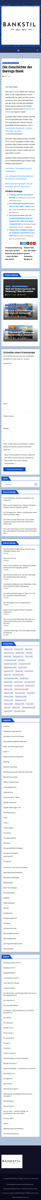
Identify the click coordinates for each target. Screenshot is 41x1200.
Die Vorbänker (8, 1000)
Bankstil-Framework (10, 767)
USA (7, 707)
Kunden (30, 685)
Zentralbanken (8, 949)
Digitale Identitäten (9, 802)
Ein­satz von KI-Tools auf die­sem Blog (26, 1188)
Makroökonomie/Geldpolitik (12, 872)
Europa (22, 667)
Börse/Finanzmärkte (10, 777)
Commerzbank (10, 660)
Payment (8, 693)
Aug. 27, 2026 (11, 294)
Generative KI (8, 856)
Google (24, 678)
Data (21, 660)
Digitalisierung (10, 667)
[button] (37, 50)
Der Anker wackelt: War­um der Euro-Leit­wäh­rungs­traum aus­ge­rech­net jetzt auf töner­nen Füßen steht (19, 522)
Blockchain (18, 656)
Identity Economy (9, 1063)
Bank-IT (6, 751)
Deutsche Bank (10, 664)
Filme (5, 818)
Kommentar (7, 363)
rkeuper (22, 294)
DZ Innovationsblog (10, 1005)
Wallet (16, 707)
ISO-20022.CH (8, 1073)
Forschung (7, 833)
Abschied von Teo (9, 558)
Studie (30, 704)
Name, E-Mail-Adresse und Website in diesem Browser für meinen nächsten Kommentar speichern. (19, 446)
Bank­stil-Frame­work (16, 1184)
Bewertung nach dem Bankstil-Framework (17, 772)
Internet (8, 685)
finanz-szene (7, 1033)
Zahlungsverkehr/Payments (13, 943)
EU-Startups (7, 1023)
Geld (7, 675)
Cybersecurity (8, 792)
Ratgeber (6, 898)
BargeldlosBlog (8, 973)
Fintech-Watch (8, 828)
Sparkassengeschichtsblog (12, 1128)
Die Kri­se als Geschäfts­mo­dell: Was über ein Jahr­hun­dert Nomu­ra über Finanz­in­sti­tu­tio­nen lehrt (20, 314)
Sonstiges (6, 923)
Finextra (6, 1043)
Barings (16, 92)
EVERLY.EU (7, 1028)
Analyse (8, 286)
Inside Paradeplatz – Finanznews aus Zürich (18, 1068)
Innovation (30, 682)
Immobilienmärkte (9, 838)
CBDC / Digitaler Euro (11, 782)
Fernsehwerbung (9, 812)
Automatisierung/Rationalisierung (15, 741)
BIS (29, 653)
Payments (20, 693)
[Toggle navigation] (18, 50)
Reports (6, 908)
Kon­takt (11, 1193)
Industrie (18, 682)
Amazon (18, 649)
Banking (6, 762)
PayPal (31, 693)
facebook (8, 671)
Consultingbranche (10, 787)
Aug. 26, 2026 (11, 316)
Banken (20, 653)
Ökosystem (19, 711)
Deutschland (24, 664)
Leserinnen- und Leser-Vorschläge (15, 867)
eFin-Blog (6, 1018)
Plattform (8, 696)
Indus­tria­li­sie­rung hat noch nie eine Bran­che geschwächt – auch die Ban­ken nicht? (14, 253)
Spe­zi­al (36, 1193)
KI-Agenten (7, 861)
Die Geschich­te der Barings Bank (17, 69)
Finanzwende (8, 1038)
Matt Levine (7, 1084)
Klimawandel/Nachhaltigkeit (13, 848)
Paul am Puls (8, 1106)
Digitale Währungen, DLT (12, 807)
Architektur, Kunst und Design (13, 736)
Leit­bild (16, 1193)
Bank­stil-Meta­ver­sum (28, 1184)
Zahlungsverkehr (28, 707)
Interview (19, 685)
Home (8, 1184)
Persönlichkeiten (9, 893)
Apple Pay (9, 653)
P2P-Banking (8, 1101)
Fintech (29, 671)
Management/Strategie (11, 877)
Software (8, 700)
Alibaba (8, 649)
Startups (8, 704)
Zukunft (8, 711)
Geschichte (18, 675)
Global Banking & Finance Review (15, 1058)
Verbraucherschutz (9, 928)
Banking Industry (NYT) (11, 963)
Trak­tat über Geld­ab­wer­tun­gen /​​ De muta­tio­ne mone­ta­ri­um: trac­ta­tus (22, 233)
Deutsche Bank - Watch (11, 797)
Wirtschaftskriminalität (11, 933)
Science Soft (7, 1118)
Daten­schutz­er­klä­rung (10, 1188)
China (29, 656)
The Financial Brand (10, 1134)
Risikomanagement (10, 918)
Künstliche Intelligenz (10, 853)
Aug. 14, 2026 (11, 338)
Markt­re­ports (21, 1193)
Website (6, 428)
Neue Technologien (10, 888)
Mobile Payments (21, 689)
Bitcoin (7, 656)
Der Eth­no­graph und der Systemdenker (17, 603)
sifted (5, 1123)
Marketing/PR (8, 883)
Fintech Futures (8, 1053)
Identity (8, 682)
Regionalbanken (9, 903)
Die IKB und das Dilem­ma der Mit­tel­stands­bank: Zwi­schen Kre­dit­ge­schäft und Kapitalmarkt (19, 336)
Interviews (6, 843)
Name (5, 403)
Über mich (26, 1197)
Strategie (19, 704)
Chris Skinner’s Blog (10, 983)
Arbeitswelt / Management (12, 731)
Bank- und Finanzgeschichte (10, 62)
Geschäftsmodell (11, 678)
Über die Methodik (17, 1197)
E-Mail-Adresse (8, 416)
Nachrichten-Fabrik (10, 1089)
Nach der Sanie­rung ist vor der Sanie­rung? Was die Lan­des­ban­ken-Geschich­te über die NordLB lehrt (20, 292)
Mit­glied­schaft (29, 1193)
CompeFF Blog (8, 988)
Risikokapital (7, 913)
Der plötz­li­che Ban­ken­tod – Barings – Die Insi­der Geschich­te (19, 131)
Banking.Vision (8, 968)
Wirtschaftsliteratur (12, 308)
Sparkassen (20, 700)
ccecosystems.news (10, 978)
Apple (28, 649)
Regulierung (20, 696)
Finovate (6, 1048)
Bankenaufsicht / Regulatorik (13, 757)
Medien (8, 689)
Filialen (19, 671)
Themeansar (34, 1178)
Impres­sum (5, 1193)
